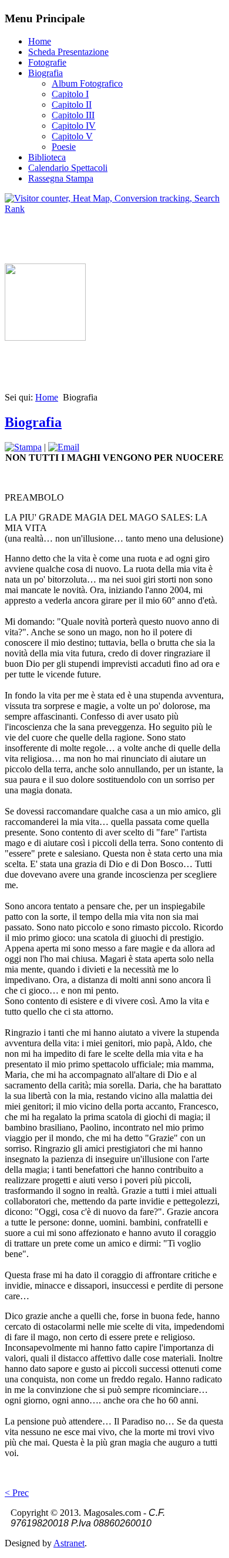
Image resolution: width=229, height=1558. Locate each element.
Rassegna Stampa (60, 178)
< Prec (17, 1493)
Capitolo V (72, 136)
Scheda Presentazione (68, 52)
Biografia (45, 73)
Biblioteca (47, 157)
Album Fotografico (87, 83)
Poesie (64, 147)
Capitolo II (72, 104)
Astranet (69, 1543)
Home (39, 41)
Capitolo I (70, 94)
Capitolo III (73, 115)
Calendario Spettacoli (67, 168)
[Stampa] (23, 447)
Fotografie (47, 62)
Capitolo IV (74, 126)
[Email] (63, 447)
